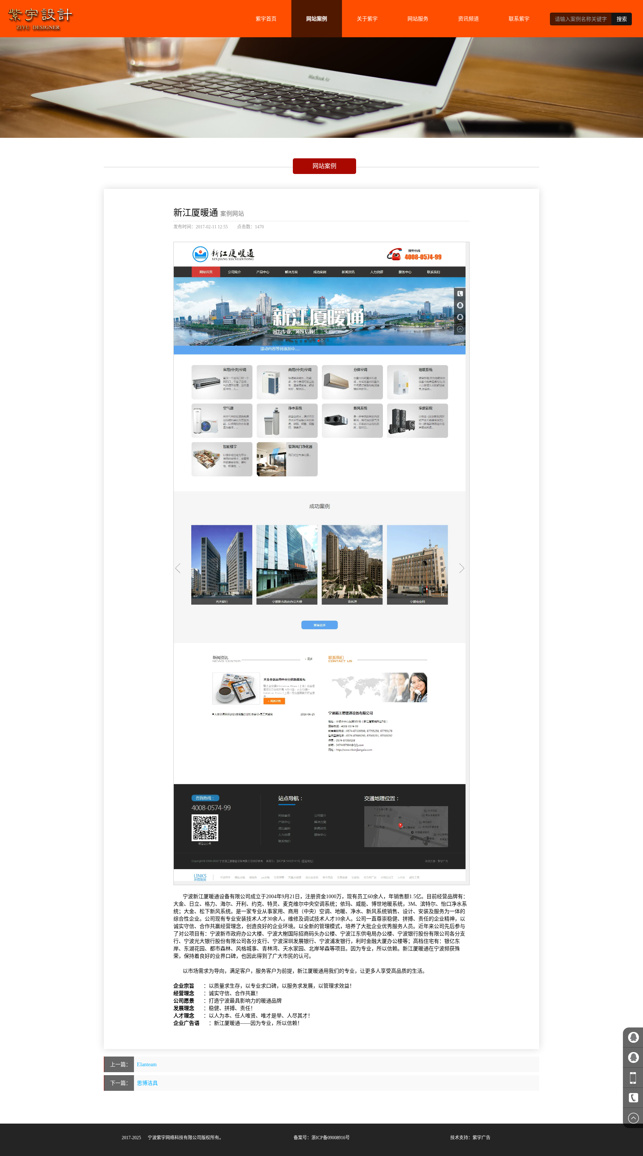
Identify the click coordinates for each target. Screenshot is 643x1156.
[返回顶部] (633, 1118)
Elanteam (147, 1064)
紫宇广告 (481, 1138)
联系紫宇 (519, 18)
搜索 (622, 19)
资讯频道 (468, 18)
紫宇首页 (266, 18)
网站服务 (417, 18)
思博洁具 (147, 1083)
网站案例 (316, 18)
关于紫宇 (367, 18)
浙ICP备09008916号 (330, 1138)
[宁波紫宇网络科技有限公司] (40, 16)
